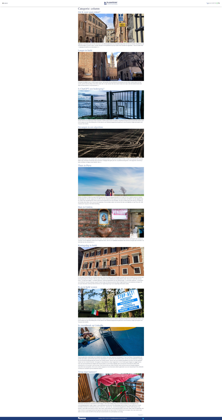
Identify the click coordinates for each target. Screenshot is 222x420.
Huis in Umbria (85, 206)
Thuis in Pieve (84, 165)
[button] (3, 3)
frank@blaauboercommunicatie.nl (118, 418)
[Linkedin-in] (143, 418)
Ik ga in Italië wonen (87, 286)
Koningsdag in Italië (87, 245)
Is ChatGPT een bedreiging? (91, 88)
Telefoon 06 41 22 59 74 (104, 418)
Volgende (141, 415)
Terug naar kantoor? (87, 371)
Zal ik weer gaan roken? (89, 11)
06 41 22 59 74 (212, 3)
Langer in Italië (85, 50)
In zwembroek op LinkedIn (90, 325)
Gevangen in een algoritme (90, 126)
